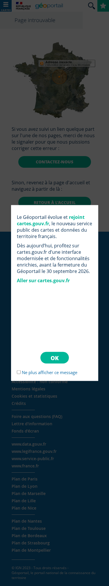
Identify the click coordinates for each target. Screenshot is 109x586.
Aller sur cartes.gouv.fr (43, 280)
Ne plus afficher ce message (49, 372)
